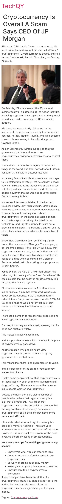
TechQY (13, 6)
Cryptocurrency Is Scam (24, 497)
